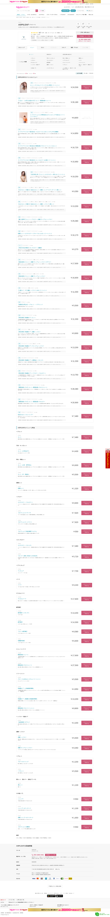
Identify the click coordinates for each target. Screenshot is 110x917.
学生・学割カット (66, 58)
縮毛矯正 (48, 62)
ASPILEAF (43, 17)
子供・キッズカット (51, 58)
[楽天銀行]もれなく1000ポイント (73, 3)
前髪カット (81, 58)
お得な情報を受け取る (79, 7)
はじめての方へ (67, 7)
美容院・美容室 (19, 17)
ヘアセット (65, 64)
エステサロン (41, 14)
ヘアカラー (33, 60)
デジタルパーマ (34, 62)
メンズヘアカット (50, 68)
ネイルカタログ (71, 14)
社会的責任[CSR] (15, 912)
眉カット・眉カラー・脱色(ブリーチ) (85, 65)
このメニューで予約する (86, 87)
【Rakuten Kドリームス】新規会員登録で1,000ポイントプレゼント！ (21, 902)
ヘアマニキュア (66, 60)
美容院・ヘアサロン (21, 14)
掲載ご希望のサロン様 (89, 7)
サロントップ (21, 47)
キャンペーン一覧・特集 (81, 14)
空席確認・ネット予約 (85, 36)
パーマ (80, 60)
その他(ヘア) (33, 68)
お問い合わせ (56, 893)
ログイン (73, 10)
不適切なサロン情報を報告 (55, 886)
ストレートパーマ (66, 62)
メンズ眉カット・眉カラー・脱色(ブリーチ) (69, 69)
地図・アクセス (74, 47)
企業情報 (2, 912)
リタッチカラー (50, 60)
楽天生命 (87, 3)
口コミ (42, 47)
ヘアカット (33, 58)
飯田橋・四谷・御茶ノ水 (30, 17)
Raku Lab (91, 14)
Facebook (70, 893)
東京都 (24, 17)
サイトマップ (50, 893)
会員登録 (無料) (65, 10)
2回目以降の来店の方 (67, 54)
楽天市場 (91, 3)
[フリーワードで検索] (37, 10)
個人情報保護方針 (8, 912)
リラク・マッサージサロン (52, 14)
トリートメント (82, 62)
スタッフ (64, 47)
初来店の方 (49, 54)
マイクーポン (81, 10)
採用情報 (21, 912)
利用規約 (45, 893)
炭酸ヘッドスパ (50, 64)
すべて (32, 54)
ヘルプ (72, 7)
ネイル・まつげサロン (32, 14)
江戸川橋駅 (38, 17)
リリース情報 (65, 893)
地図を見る (57, 869)
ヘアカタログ (62, 14)
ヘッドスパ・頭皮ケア (35, 64)
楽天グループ (82, 3)
